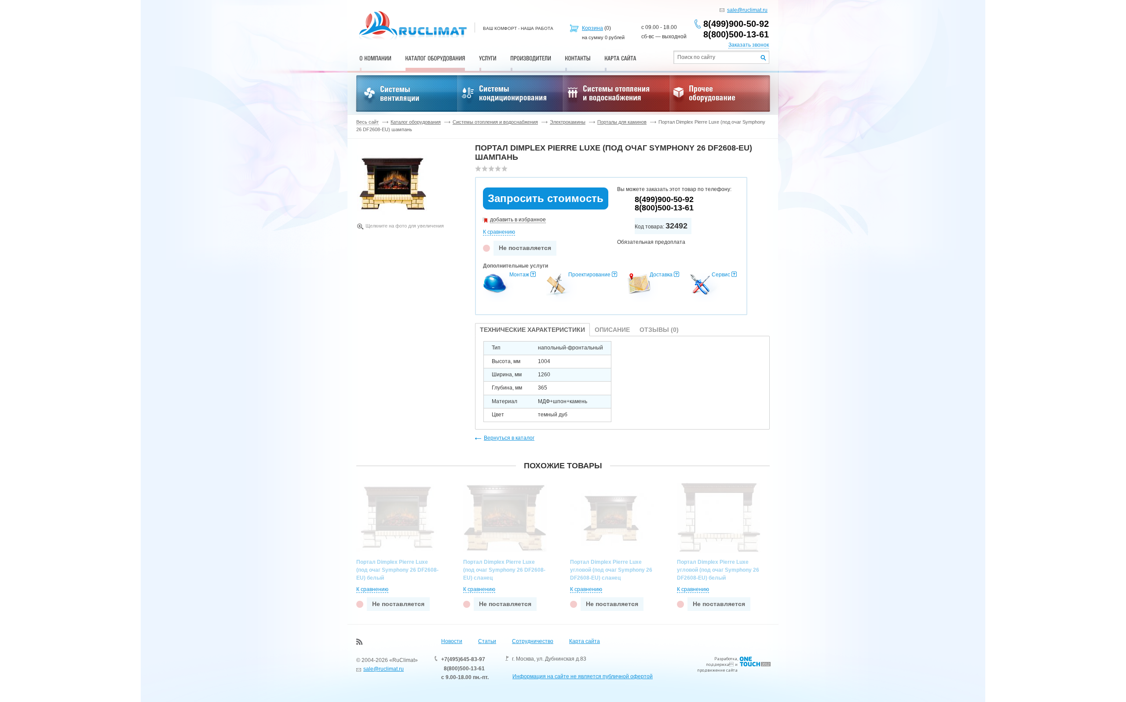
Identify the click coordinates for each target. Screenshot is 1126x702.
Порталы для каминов (622, 122)
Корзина (592, 28)
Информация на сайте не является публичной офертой (582, 676)
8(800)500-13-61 (736, 34)
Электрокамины (567, 122)
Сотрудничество (532, 641)
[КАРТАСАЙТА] (620, 58)
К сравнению (499, 232)
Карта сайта (584, 641)
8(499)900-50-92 (736, 24)
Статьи (487, 641)
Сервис (721, 275)
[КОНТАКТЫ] (578, 58)
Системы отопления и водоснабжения (495, 122)
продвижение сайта (717, 670)
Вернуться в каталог (509, 438)
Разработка (725, 659)
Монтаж (519, 275)
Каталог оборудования (416, 122)
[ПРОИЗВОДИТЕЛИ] (530, 58)
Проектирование (589, 275)
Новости (451, 641)
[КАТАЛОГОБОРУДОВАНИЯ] (435, 58)
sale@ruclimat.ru (747, 10)
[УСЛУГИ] (488, 58)
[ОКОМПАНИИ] (375, 58)
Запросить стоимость (545, 198)
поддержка (717, 664)
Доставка (661, 275)
